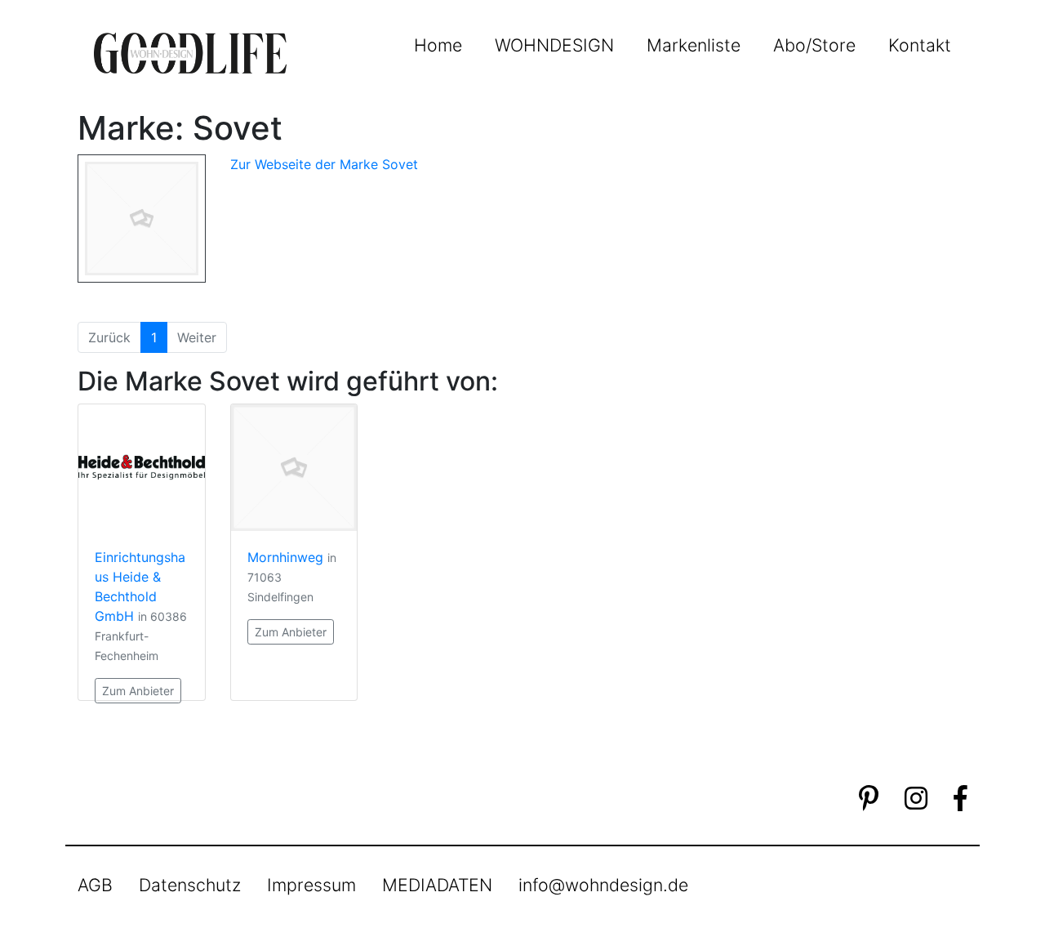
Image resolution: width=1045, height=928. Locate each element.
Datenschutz (190, 884)
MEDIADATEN (437, 884)
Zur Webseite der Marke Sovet (324, 164)
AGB (95, 884)
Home (438, 45)
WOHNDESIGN (554, 45)
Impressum (311, 884)
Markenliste (693, 45)
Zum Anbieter (138, 691)
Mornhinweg (285, 557)
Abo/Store (814, 45)
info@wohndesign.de (603, 884)
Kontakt (919, 45)
